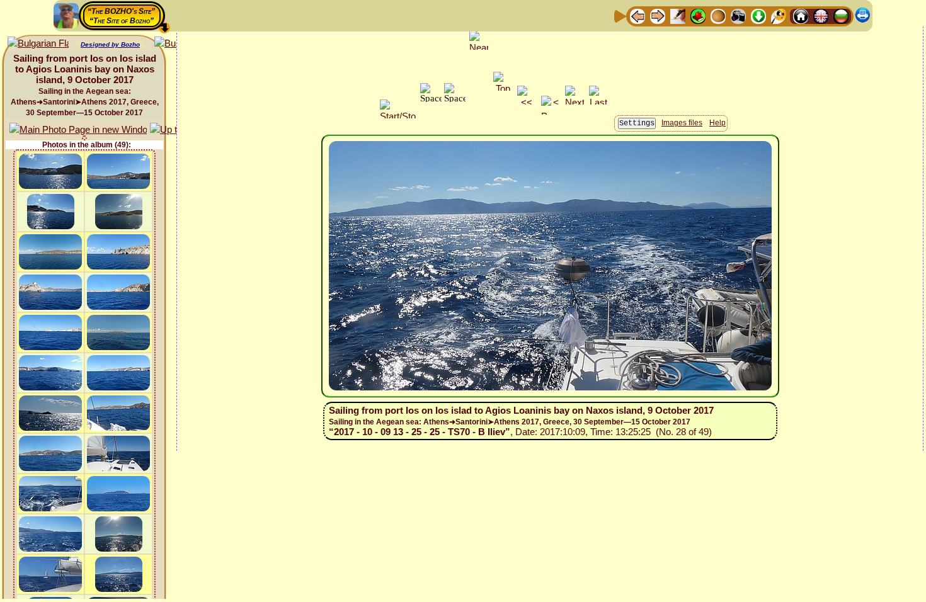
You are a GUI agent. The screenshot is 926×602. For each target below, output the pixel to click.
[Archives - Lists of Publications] (677, 15)
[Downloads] (758, 15)
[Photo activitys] (738, 15)
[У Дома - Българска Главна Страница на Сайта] (841, 15)
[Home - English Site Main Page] (820, 15)
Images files (681, 122)
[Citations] (698, 15)
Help (717, 122)
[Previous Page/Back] (637, 15)
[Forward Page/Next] (657, 15)
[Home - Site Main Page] (800, 15)
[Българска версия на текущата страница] (38, 44)
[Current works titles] (718, 15)
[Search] (778, 15)
